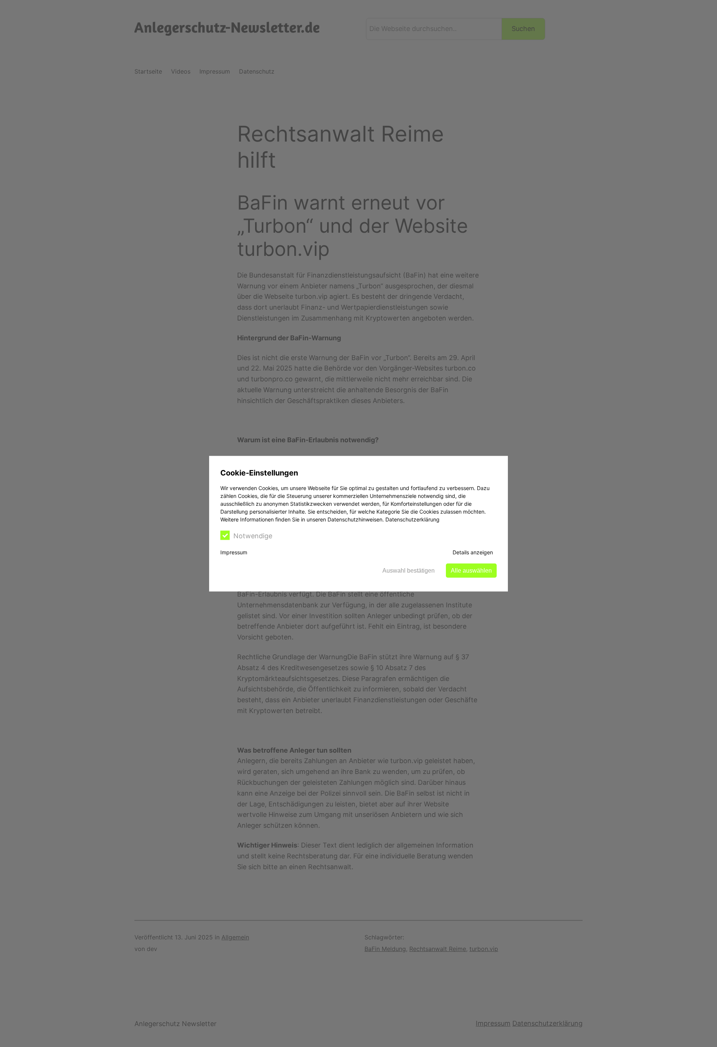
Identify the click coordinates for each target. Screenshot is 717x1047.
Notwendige (252, 535)
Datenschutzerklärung (412, 519)
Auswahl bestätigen (408, 570)
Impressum (233, 552)
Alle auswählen (471, 570)
